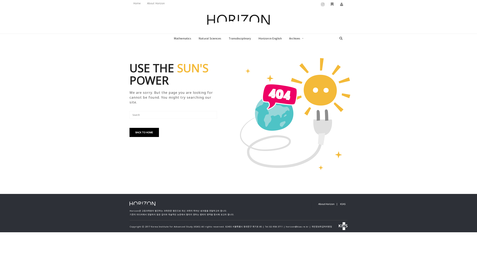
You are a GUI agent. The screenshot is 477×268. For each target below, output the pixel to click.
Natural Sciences (210, 38)
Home (137, 3)
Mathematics (182, 38)
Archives (294, 38)
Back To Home (144, 132)
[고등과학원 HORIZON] (238, 20)
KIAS (343, 204)
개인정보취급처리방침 (322, 226)
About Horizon (156, 3)
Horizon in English (270, 38)
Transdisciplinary (240, 38)
